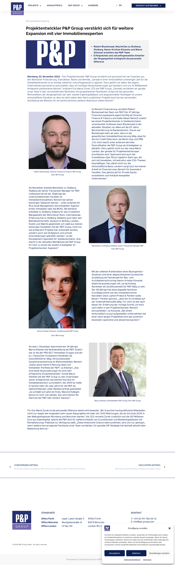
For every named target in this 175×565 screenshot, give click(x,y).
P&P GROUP (74, 5)
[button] (169, 528)
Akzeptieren (114, 553)
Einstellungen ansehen (159, 553)
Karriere (93, 5)
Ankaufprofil (54, 5)
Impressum (147, 560)
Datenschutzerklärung (132, 560)
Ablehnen (136, 553)
